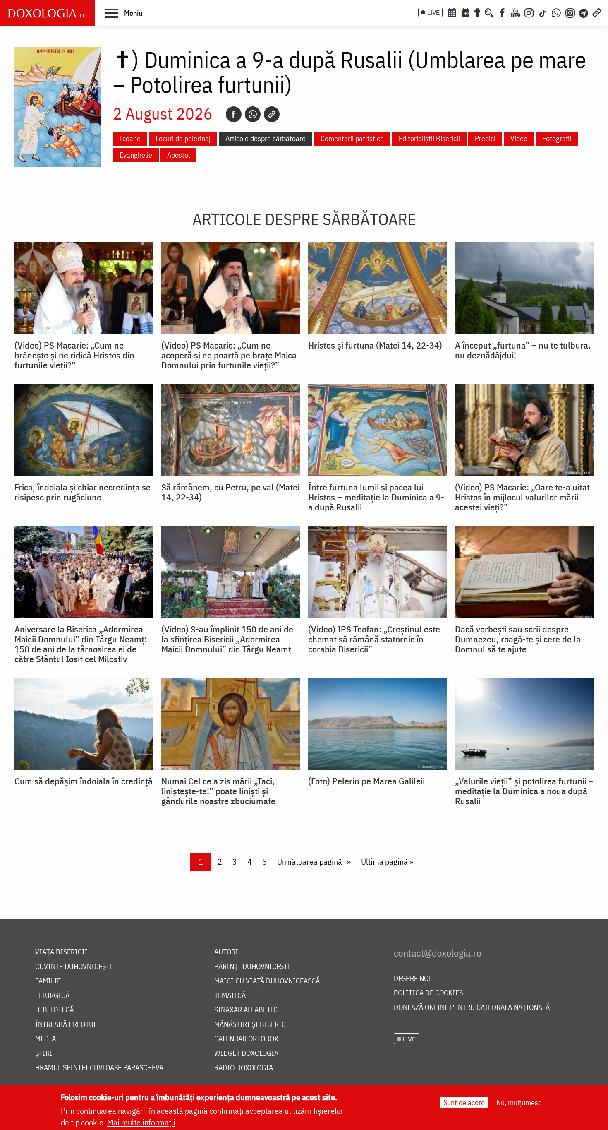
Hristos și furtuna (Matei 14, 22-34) (375, 345)
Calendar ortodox (246, 1039)
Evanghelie (136, 155)
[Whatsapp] (253, 114)
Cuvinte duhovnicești (74, 966)
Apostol (178, 155)
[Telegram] (584, 12)
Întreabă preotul (66, 1024)
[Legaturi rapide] (597, 12)
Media (45, 1039)
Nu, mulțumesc (518, 1102)
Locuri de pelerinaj (183, 138)
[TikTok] (542, 12)
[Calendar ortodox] (451, 12)
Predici (485, 138)
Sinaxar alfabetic (246, 1010)
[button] (123, 12)
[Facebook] (502, 12)
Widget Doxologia (246, 1053)
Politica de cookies (428, 993)
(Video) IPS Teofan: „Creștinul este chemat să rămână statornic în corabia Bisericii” (374, 639)
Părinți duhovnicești (252, 966)
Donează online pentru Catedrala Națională (472, 1007)
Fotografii (556, 138)
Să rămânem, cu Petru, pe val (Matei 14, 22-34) (230, 492)
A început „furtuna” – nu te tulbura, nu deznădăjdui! (523, 350)
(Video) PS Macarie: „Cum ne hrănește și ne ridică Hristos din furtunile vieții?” (74, 355)
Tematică (230, 995)
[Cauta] (489, 12)
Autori (226, 952)
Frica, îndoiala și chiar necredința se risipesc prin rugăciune (82, 492)
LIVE (433, 12)
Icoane (130, 138)
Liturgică (52, 995)
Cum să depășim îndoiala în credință (83, 781)
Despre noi (412, 978)
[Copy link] (272, 114)
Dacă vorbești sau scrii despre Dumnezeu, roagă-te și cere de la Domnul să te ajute (518, 639)
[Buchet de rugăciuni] (477, 12)
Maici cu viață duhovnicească (267, 981)
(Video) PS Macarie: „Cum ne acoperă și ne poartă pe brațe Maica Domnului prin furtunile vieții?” (229, 355)
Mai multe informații (141, 1122)
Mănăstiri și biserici (251, 1024)
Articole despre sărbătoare (265, 138)
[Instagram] (529, 12)
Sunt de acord (464, 1102)
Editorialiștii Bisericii (429, 138)
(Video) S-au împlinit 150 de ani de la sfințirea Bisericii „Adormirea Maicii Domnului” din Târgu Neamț (227, 639)
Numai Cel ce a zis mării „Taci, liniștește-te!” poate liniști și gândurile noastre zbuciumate (218, 791)
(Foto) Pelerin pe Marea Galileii (366, 781)
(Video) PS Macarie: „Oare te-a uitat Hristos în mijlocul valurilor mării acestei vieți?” (522, 497)
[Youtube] (515, 12)
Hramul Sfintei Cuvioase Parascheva (99, 1068)
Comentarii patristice (352, 138)
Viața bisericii (61, 952)
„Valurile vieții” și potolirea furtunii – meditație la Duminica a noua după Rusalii (524, 791)
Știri (44, 1053)
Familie (48, 981)
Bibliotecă (54, 1010)
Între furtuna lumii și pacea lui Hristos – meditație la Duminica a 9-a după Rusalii (376, 497)
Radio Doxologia (243, 1068)
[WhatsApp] (556, 12)
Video (518, 138)
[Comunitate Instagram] (570, 12)
